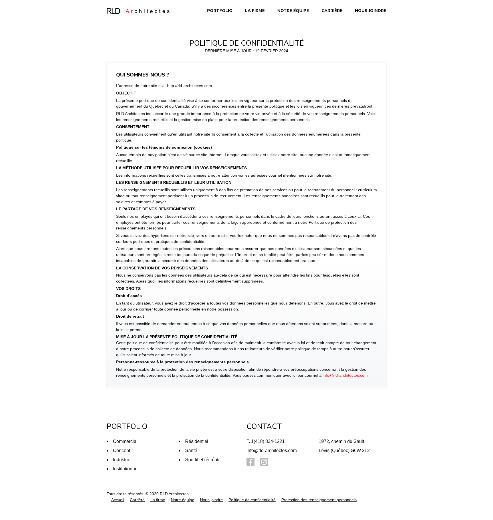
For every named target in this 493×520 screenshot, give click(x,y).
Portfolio (220, 10)
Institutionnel (126, 468)
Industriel (122, 459)
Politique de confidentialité (252, 499)
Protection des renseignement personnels (319, 499)
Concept (121, 450)
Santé (191, 450)
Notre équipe (293, 10)
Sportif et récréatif (203, 459)
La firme (255, 10)
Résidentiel (196, 441)
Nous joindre (370, 10)
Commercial (125, 441)
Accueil (117, 499)
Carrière (332, 10)
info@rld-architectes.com (345, 375)
